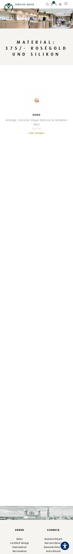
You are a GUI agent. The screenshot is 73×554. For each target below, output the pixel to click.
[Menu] (66, 4)
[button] (47, 4)
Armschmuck (53, 551)
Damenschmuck (53, 539)
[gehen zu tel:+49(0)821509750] (56, 4)
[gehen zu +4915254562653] (60, 4)
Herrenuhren (20, 551)
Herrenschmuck (53, 543)
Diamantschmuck (53, 547)
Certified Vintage (19, 543)
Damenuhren (19, 547)
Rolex (19, 539)
